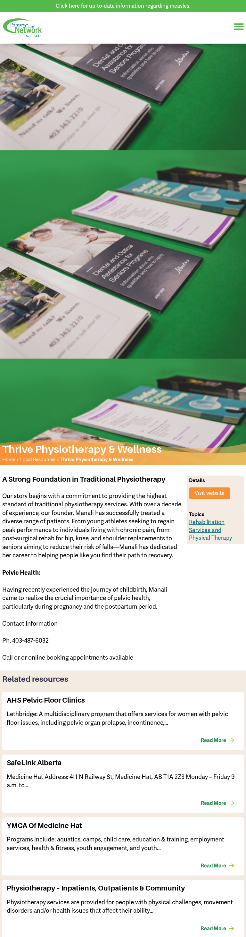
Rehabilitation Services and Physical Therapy (210, 529)
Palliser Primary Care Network (22, 28)
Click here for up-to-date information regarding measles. (123, 5)
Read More (213, 740)
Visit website (210, 493)
